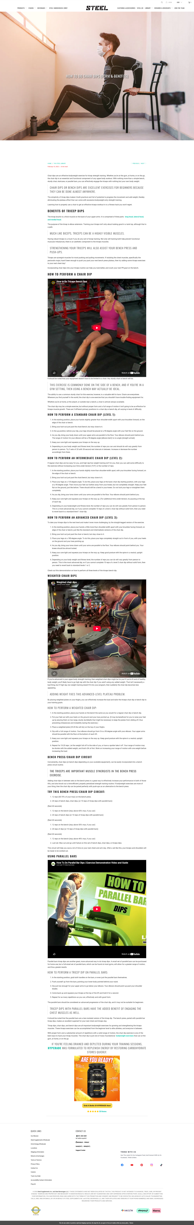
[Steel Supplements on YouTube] (132, 1165)
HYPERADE (54, 1048)
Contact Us (34, 1168)
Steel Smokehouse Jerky (58, 8)
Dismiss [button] (131, 1223)
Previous (135, 163)
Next (143, 163)
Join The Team (179, 8)
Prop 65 (33, 1184)
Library (148, 8)
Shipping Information (37, 1152)
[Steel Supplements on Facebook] (122, 1165)
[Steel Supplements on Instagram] (151, 1165)
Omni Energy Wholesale (38, 1144)
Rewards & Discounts (162, 8)
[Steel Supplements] (97, 8)
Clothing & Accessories (126, 8)
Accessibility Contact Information (41, 1180)
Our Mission (34, 1136)
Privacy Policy (35, 1164)
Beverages (41, 8)
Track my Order (36, 1176)
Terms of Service (36, 1160)
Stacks (31, 8)
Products (21, 8)
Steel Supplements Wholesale (40, 1140)
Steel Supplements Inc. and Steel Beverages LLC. (53, 1191)
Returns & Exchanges (37, 1156)
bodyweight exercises (125, 1036)
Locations (34, 1148)
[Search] (162, 2)
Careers (33, 1172)
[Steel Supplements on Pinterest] (141, 1165)
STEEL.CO (140, 8)
